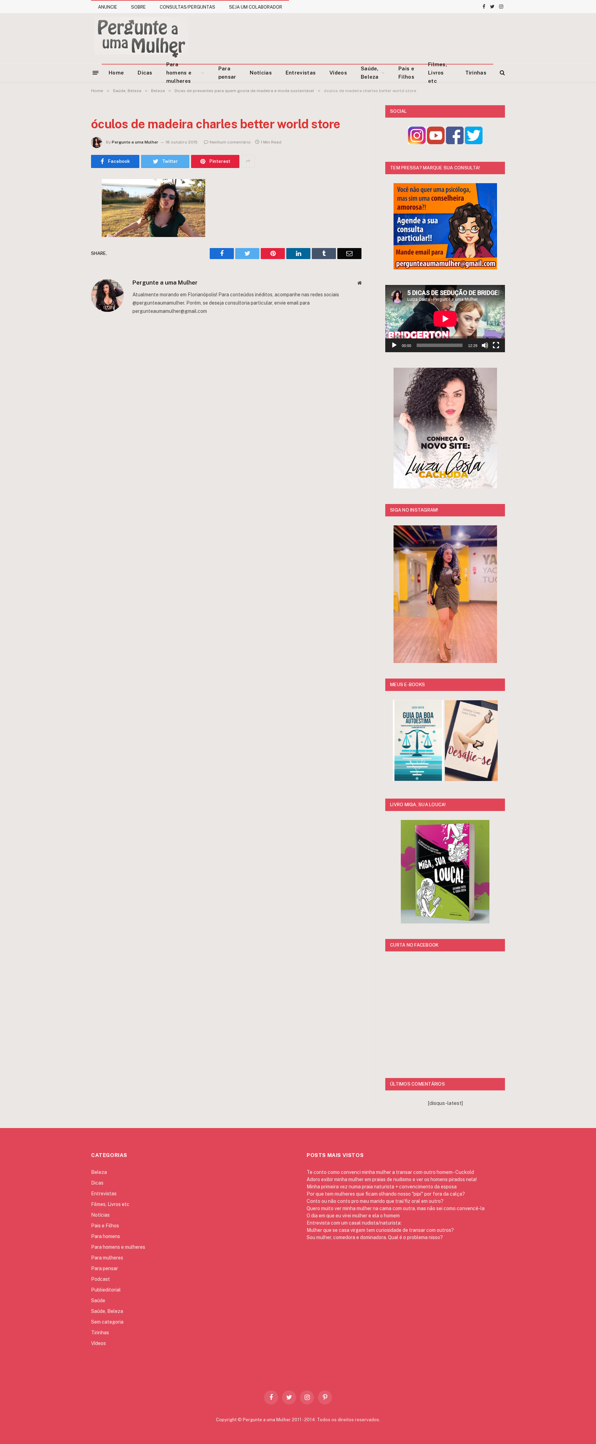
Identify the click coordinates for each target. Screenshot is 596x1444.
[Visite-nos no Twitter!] (474, 142)
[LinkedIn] (67, 237)
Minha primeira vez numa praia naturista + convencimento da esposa (382, 1186)
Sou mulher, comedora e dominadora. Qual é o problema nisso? (375, 1237)
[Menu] (96, 72)
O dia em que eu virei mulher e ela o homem (353, 1215)
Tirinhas (475, 73)
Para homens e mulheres (178, 73)
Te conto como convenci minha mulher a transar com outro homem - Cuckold (390, 1172)
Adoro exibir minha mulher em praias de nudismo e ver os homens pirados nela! (392, 1179)
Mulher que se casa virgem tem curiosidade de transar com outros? (380, 1230)
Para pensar (227, 73)
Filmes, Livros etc (437, 73)
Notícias (260, 73)
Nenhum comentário (230, 142)
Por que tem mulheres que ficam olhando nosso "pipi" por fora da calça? (386, 1194)
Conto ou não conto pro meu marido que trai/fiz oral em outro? (375, 1201)
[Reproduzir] (394, 345)
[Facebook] (67, 202)
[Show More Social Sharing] (248, 161)
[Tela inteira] (496, 345)
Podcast (100, 1279)
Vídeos (338, 73)
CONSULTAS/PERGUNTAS (187, 7)
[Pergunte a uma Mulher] (141, 38)
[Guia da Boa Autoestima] (418, 779)
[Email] (67, 272)
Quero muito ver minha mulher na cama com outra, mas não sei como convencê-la (396, 1208)
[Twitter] (67, 219)
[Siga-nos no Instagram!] (417, 142)
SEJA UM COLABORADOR (255, 7)
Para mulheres (107, 1257)
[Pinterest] (67, 254)
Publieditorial (106, 1290)
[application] (445, 318)
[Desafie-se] (471, 779)
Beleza (99, 1172)
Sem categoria (107, 1322)
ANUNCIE (107, 7)
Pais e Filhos (406, 73)
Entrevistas (301, 73)
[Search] (501, 72)
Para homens (105, 1236)
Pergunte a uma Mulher (135, 142)
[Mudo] (484, 345)
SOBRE (138, 7)
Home (116, 73)
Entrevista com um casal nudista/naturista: (354, 1223)
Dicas (145, 73)
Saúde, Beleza (370, 73)
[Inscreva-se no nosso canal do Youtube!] (436, 142)
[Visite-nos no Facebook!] (455, 142)
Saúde (98, 1300)
